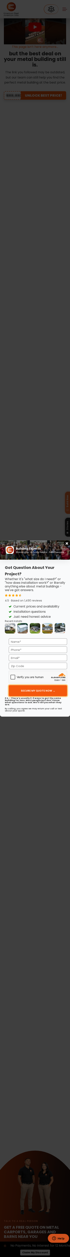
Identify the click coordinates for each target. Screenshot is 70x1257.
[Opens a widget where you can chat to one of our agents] (58, 1239)
